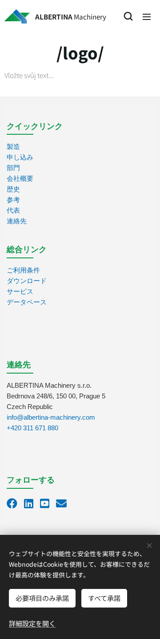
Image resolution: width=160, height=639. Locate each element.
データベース (27, 302)
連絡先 (17, 221)
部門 (13, 167)
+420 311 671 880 (32, 428)
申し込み (20, 157)
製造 (13, 146)
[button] (128, 16)
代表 (13, 210)
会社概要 (20, 178)
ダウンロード (27, 280)
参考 (13, 199)
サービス (20, 291)
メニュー (147, 16)
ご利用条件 (23, 270)
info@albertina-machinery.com (51, 417)
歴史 (13, 189)
